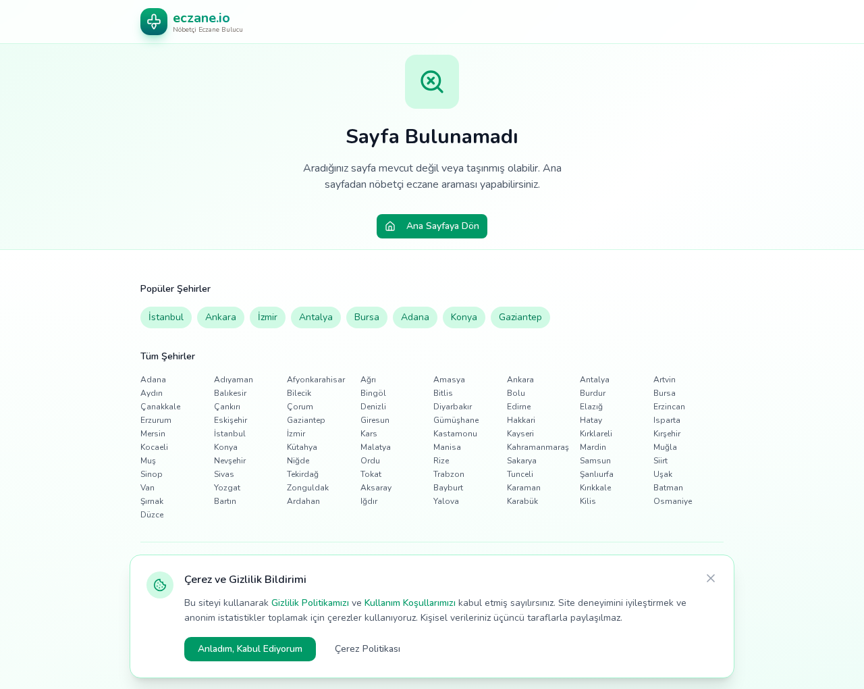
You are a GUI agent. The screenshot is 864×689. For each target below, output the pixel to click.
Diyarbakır (452, 406)
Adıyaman (233, 379)
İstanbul (166, 317)
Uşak (662, 474)
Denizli (373, 406)
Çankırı (227, 406)
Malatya (375, 447)
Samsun (595, 460)
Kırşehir (666, 433)
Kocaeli (154, 447)
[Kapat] (711, 578)
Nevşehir (230, 460)
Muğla (665, 447)
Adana (415, 317)
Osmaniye (672, 501)
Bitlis (443, 393)
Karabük (522, 501)
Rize (441, 460)
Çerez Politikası (367, 648)
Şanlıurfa (597, 474)
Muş (148, 460)
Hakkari (521, 420)
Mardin (593, 447)
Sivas (224, 474)
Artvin (664, 379)
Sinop (151, 474)
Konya (464, 317)
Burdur (592, 393)
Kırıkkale (595, 487)
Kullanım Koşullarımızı (410, 602)
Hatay (591, 420)
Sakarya (522, 460)
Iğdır (368, 501)
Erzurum (155, 420)
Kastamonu (455, 433)
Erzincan (669, 406)
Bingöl (373, 393)
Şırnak (151, 501)
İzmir (267, 317)
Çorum (300, 406)
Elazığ (591, 406)
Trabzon (448, 474)
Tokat (370, 474)
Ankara (220, 317)
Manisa (447, 447)
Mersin (152, 433)
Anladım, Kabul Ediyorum (250, 648)
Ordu (370, 460)
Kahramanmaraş (538, 447)
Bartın (225, 501)
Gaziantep (520, 317)
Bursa (366, 317)
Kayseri (520, 433)
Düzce (151, 514)
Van (147, 487)
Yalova (446, 501)
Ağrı (368, 379)
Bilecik (299, 393)
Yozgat (227, 487)
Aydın (151, 393)
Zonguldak (308, 487)
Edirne (519, 406)
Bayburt (448, 487)
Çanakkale (160, 406)
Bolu (516, 393)
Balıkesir (230, 393)
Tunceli (520, 474)
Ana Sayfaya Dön (442, 226)
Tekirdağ (303, 474)
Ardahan (303, 501)
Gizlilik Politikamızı (310, 602)
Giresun (374, 420)
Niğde (298, 460)
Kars (368, 433)
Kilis (588, 501)
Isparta (666, 420)
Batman (668, 487)
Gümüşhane (456, 420)
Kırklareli (596, 433)
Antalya (316, 317)
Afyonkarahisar (316, 379)
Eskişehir (230, 420)
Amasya (449, 379)
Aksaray (376, 487)
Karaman (524, 487)
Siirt (660, 460)
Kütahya (302, 447)
